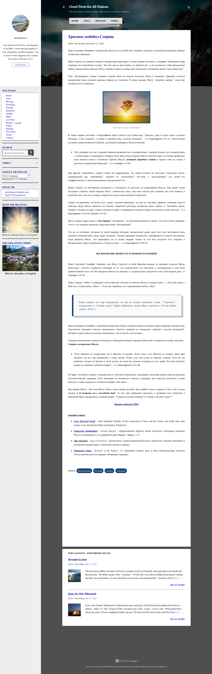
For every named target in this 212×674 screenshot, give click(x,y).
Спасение (121, 470)
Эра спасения (81, 440)
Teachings (10, 104)
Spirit (8, 116)
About (9, 134)
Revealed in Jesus (77, 559)
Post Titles (10, 131)
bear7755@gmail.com (15, 194)
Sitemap (9, 128)
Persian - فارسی (13, 122)
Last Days (10, 119)
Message (100, 21)
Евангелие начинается (86, 431)
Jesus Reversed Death (84, 421)
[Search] (189, 7)
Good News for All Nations (88, 7)
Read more (177, 584)
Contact (9, 137)
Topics (9, 125)
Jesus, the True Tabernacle (82, 594)
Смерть (109, 470)
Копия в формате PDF (126, 404)
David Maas (20, 38)
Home (75, 21)
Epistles (9, 113)
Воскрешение (84, 470)
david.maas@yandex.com (17, 191)
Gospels (9, 107)
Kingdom (10, 110)
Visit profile (20, 65)
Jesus (87, 21)
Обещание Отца (82, 450)
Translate (23, 178)
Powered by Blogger (128, 660)
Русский (98, 470)
